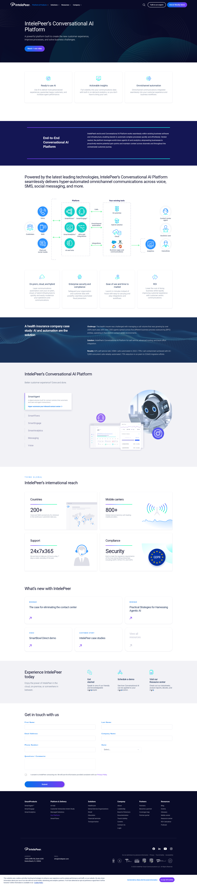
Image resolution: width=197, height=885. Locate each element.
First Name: (30, 722)
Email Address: (31, 734)
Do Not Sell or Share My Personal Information (142, 880)
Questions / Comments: (35, 756)
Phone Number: (32, 745)
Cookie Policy (38, 883)
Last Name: (106, 722)
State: (104, 745)
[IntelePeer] (19, 4)
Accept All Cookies (167, 880)
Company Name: (108, 734)
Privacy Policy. (102, 775)
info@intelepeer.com (61, 859)
